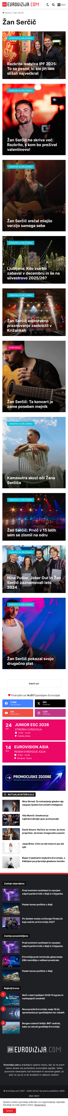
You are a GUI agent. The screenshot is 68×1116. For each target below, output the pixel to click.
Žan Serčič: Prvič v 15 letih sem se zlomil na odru (31, 532)
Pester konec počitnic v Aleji (37, 904)
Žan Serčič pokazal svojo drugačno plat (30, 661)
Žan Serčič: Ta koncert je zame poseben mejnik (30, 404)
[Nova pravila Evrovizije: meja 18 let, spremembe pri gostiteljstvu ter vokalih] (11, 1014)
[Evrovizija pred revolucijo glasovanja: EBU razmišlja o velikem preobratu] (11, 961)
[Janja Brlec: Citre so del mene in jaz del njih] (11, 848)
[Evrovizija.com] (20, 4)
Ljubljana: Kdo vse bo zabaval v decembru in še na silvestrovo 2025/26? (33, 273)
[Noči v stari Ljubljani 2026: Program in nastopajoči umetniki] (11, 999)
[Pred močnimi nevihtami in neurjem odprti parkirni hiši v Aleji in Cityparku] (11, 895)
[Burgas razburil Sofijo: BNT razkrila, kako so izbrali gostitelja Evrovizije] (11, 1028)
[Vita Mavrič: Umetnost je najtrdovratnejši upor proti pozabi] (11, 820)
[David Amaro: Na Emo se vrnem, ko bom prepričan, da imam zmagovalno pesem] (11, 834)
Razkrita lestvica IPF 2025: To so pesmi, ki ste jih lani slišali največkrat (32, 69)
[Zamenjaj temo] (47, 5)
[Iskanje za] (53, 5)
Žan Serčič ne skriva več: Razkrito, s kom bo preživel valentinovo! (32, 145)
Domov (8, 12)
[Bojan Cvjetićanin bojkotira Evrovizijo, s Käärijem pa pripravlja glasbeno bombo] (11, 862)
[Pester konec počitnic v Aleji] (11, 909)
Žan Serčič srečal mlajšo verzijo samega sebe (29, 223)
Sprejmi (9, 1110)
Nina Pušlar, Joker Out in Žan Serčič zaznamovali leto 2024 (34, 583)
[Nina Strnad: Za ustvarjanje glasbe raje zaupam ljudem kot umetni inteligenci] (11, 806)
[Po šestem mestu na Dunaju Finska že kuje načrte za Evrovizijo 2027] (11, 923)
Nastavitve (40, 1104)
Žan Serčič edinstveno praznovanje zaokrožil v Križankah (29, 326)
